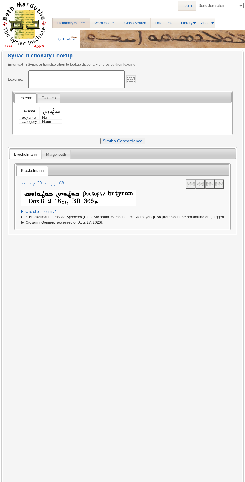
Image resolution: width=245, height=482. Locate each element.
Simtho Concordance (123, 140)
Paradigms (163, 23)
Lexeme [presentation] (25, 98)
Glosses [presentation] (49, 98)
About (206, 23)
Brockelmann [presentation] (25, 154)
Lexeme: (15, 79)
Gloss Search (135, 23)
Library (186, 23)
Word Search (105, 23)
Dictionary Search (71, 23)
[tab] (25, 98)
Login (187, 6)
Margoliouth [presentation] (56, 154)
